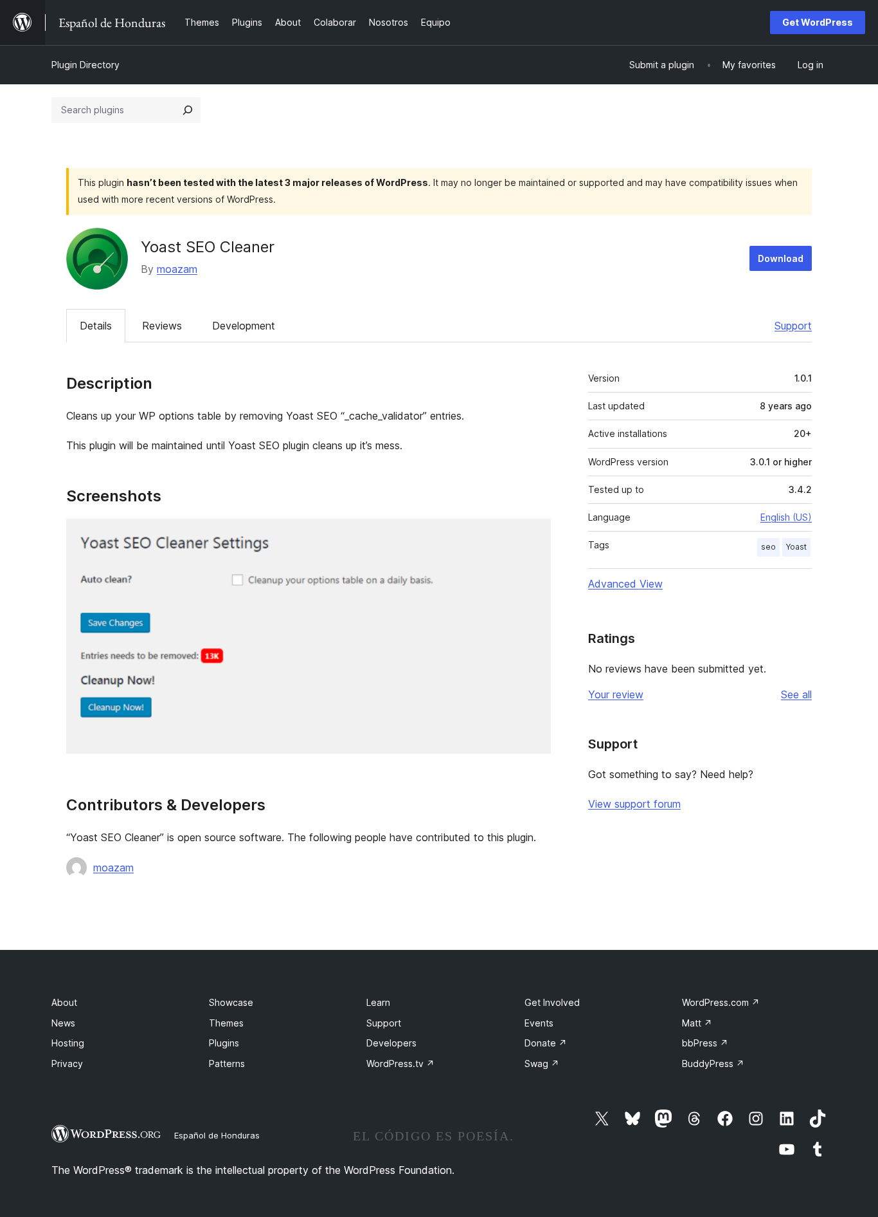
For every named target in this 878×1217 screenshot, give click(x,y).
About (64, 1002)
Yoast (796, 547)
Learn (378, 1002)
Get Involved (552, 1002)
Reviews (162, 325)
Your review (615, 694)
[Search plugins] (188, 110)
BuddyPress (713, 1063)
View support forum (634, 803)
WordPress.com (721, 1002)
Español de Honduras (217, 1135)
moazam (177, 269)
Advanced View (625, 583)
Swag (541, 1063)
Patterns (227, 1063)
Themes (226, 1022)
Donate (545, 1042)
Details (96, 325)
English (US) (786, 517)
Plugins (224, 1042)
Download (780, 258)
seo (768, 547)
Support (793, 325)
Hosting (67, 1042)
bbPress (705, 1042)
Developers (391, 1042)
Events (538, 1022)
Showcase (231, 1002)
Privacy (67, 1063)
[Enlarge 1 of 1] (533, 536)
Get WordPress (817, 22)
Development (243, 325)
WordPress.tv (400, 1063)
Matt (697, 1022)
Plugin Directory (85, 64)
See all (796, 694)
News (63, 1022)
